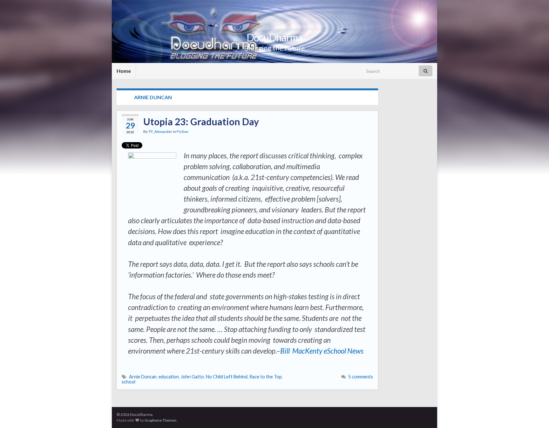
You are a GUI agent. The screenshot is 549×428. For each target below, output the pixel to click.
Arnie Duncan (143, 376)
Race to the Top (265, 376)
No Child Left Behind (226, 376)
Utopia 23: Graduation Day (201, 121)
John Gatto (192, 376)
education (169, 376)
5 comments (360, 376)
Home (124, 71)
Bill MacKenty (301, 351)
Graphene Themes (161, 420)
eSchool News (343, 351)
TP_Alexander (160, 131)
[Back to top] (535, 414)
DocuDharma (274, 37)
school (128, 381)
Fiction (182, 131)
